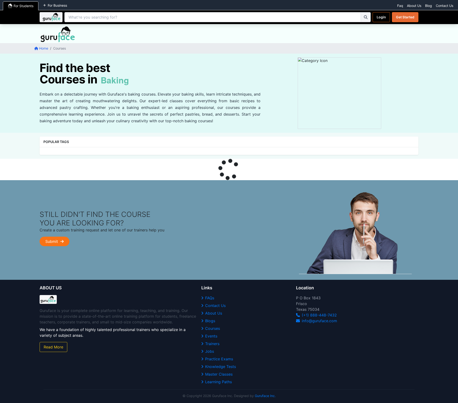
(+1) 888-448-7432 (319, 315)
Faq (400, 6)
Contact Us (444, 6)
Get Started (405, 17)
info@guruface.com (319, 320)
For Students (23, 6)
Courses (212, 328)
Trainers (212, 343)
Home (43, 48)
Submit (52, 241)
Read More (53, 347)
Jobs (209, 351)
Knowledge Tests (220, 366)
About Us (414, 6)
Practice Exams (219, 359)
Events (211, 336)
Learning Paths (218, 381)
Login (381, 17)
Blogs (210, 320)
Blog (428, 6)
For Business (57, 5)
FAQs (209, 298)
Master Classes (219, 374)
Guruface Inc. (265, 396)
